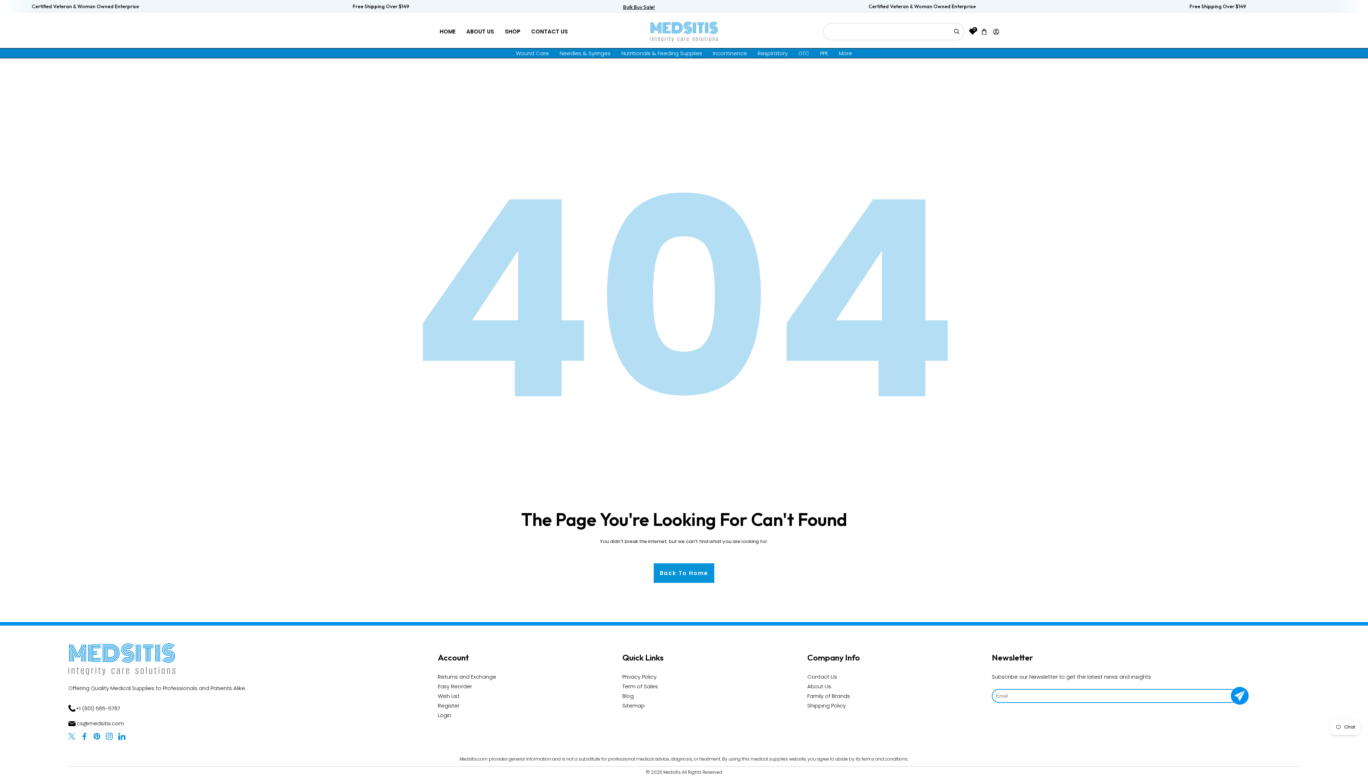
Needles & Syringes (585, 53)
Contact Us (549, 31)
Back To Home (684, 573)
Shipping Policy (826, 705)
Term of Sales (640, 686)
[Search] (956, 31)
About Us (480, 31)
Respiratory (773, 53)
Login (444, 715)
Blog (628, 696)
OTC (803, 53)
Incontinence (730, 53)
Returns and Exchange (467, 676)
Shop (512, 31)
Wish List (449, 696)
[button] (984, 31)
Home (448, 31)
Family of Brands (828, 696)
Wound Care (532, 53)
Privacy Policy (639, 676)
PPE (824, 53)
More (845, 53)
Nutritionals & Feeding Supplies (661, 53)
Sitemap (633, 705)
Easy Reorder (455, 686)
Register (449, 705)
